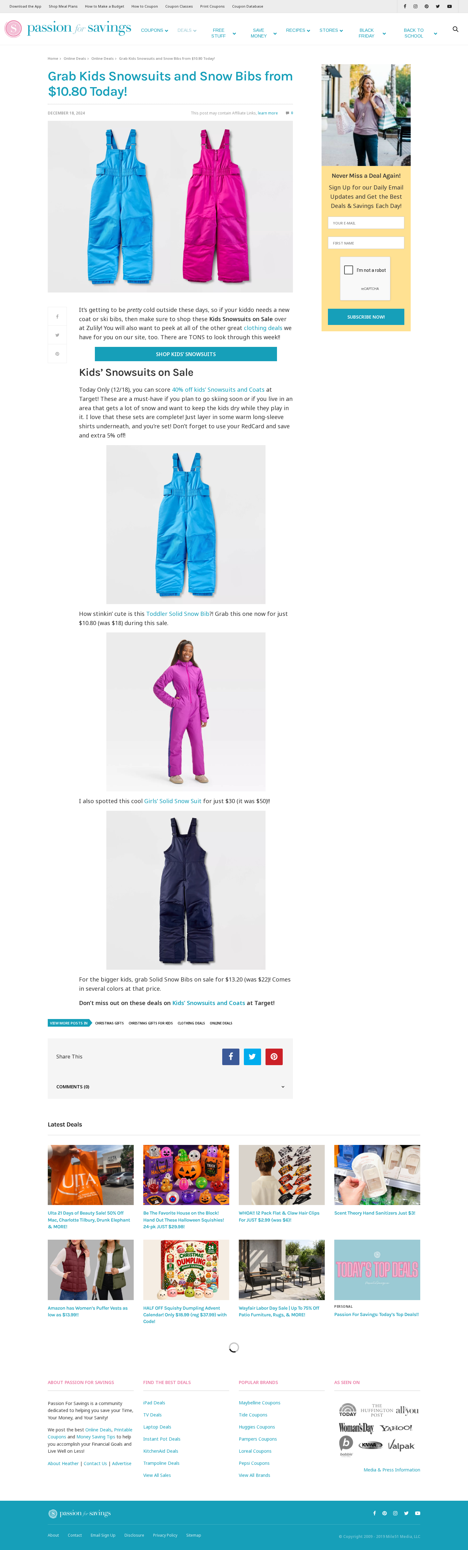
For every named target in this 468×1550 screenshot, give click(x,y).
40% (178, 389)
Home (53, 58)
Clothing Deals (191, 1023)
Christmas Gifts (109, 1023)
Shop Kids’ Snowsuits (186, 354)
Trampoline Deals (161, 1463)
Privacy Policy (165, 1535)
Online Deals (75, 58)
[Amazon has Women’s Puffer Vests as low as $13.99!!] (91, 1270)
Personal (343, 1306)
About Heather (63, 1463)
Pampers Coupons (258, 1439)
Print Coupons (212, 6)
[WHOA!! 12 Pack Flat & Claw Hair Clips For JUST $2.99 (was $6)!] (282, 1175)
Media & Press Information (392, 1470)
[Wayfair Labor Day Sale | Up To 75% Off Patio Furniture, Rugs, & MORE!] (282, 1270)
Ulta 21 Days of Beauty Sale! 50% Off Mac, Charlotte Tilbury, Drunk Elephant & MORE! (89, 1220)
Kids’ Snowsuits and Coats (208, 1003)
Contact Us (95, 1463)
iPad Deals (154, 1403)
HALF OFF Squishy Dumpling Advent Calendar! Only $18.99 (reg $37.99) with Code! (185, 1315)
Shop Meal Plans (63, 6)
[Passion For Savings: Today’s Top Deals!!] (377, 1270)
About (53, 1535)
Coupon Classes (179, 6)
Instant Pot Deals (162, 1439)
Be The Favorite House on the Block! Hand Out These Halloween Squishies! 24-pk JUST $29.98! (183, 1220)
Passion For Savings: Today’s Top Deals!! (376, 1314)
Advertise (121, 1463)
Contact (75, 1535)
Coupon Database (247, 6)
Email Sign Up (103, 1535)
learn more (268, 113)
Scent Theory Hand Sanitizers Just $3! (374, 1213)
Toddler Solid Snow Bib (177, 613)
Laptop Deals (157, 1427)
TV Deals (152, 1415)
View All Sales (157, 1475)
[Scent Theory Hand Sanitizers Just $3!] (377, 1175)
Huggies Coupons (257, 1427)
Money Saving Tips (95, 1437)
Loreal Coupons (255, 1451)
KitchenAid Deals (160, 1451)
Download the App (25, 6)
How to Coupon (144, 6)
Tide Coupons (253, 1415)
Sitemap (193, 1535)
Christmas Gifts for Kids (151, 1023)
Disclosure (134, 1535)
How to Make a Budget (104, 6)
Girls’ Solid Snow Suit (173, 801)
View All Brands (254, 1475)
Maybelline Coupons (259, 1403)
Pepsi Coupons (254, 1463)
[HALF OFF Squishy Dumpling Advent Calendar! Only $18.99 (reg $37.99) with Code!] (186, 1270)
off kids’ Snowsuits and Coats (225, 389)
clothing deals (263, 328)
